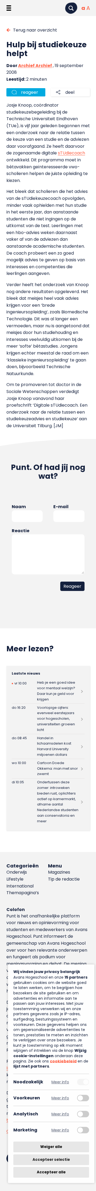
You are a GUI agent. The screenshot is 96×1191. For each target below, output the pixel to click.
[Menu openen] (8, 8)
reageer (29, 92)
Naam (19, 507)
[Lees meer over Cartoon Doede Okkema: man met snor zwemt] (48, 768)
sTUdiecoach (71, 153)
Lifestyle (14, 879)
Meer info (60, 1081)
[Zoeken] (71, 8)
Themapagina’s (22, 893)
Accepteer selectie (51, 1159)
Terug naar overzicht (35, 30)
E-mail (61, 507)
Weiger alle (51, 1146)
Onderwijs (16, 872)
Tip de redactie (64, 879)
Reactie (20, 531)
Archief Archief (35, 66)
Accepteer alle (51, 1172)
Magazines (59, 872)
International (20, 886)
